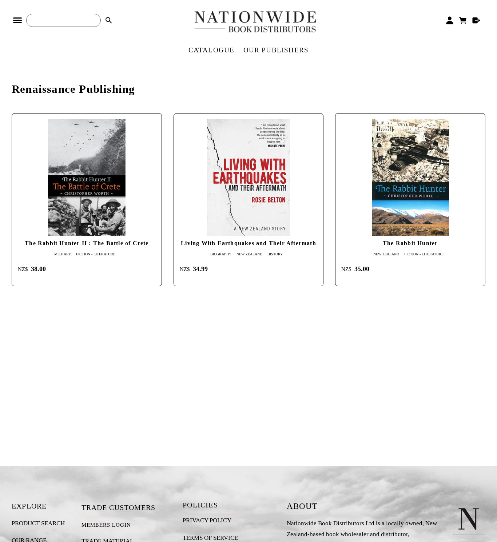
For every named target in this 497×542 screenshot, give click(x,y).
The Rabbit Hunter (410, 243)
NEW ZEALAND (249, 254)
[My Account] (449, 20)
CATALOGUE (211, 50)
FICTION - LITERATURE (95, 254)
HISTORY (275, 254)
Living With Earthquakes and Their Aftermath (248, 243)
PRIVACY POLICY (207, 520)
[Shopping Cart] (463, 20)
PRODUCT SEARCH (38, 523)
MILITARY (62, 254)
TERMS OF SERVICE (210, 537)
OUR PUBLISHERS (276, 50)
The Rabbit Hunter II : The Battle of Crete (86, 243)
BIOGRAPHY (220, 254)
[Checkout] (476, 20)
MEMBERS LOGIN (106, 524)
